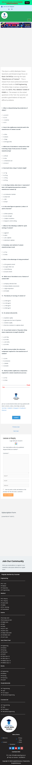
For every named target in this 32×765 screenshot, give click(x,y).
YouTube (4, 408)
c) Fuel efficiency (7, 269)
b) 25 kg (5, 175)
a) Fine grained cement (9, 264)
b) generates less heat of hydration (12, 320)
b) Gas (5, 158)
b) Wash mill (6, 196)
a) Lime (5, 358)
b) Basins (5, 137)
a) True (5, 252)
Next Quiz (16, 431)
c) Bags (5, 139)
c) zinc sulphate (7, 237)
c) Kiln (5, 199)
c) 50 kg (5, 177)
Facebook (22, 408)
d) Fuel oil (5, 163)
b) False (5, 254)
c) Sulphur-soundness (8, 218)
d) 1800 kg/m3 (7, 308)
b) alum (5, 235)
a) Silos (5, 134)
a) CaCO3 (5, 115)
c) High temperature (8, 288)
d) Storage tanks (7, 141)
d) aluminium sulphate (9, 240)
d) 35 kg (5, 180)
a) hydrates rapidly (8, 318)
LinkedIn (10, 408)
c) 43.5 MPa (6, 342)
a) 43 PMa (6, 337)
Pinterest (4, 410)
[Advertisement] (16, 45)
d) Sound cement (7, 271)
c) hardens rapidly (7, 322)
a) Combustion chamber (9, 194)
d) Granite (5, 366)
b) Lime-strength (7, 216)
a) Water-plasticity (8, 213)
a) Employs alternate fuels (10, 283)
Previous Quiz (16, 427)
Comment (6, 453)
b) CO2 (5, 117)
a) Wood (5, 156)
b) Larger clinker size (8, 267)
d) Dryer (5, 201)
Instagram (16, 408)
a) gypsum (6, 233)
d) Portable (6, 291)
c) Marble (5, 363)
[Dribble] (8, 9)
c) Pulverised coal (7, 160)
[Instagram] (11, 9)
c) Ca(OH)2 (6, 120)
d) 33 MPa (6, 344)
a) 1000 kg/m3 (7, 300)
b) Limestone (6, 361)
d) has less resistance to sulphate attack (13, 325)
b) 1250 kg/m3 (7, 303)
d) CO (4, 122)
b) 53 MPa (6, 339)
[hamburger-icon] (29, 20)
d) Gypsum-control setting (10, 221)
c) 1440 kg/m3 (7, 305)
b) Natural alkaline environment (11, 286)
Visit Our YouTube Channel (12, 2)
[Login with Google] (16, 443)
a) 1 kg (5, 173)
